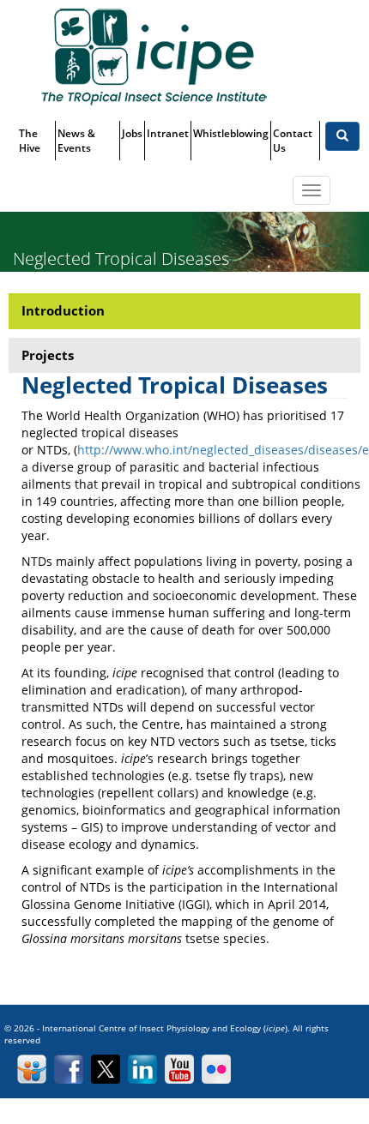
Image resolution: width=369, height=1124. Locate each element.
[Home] (154, 56)
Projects (47, 355)
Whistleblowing (231, 133)
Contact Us (292, 140)
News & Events (76, 140)
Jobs (132, 133)
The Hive (29, 140)
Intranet (168, 133)
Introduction (63, 310)
